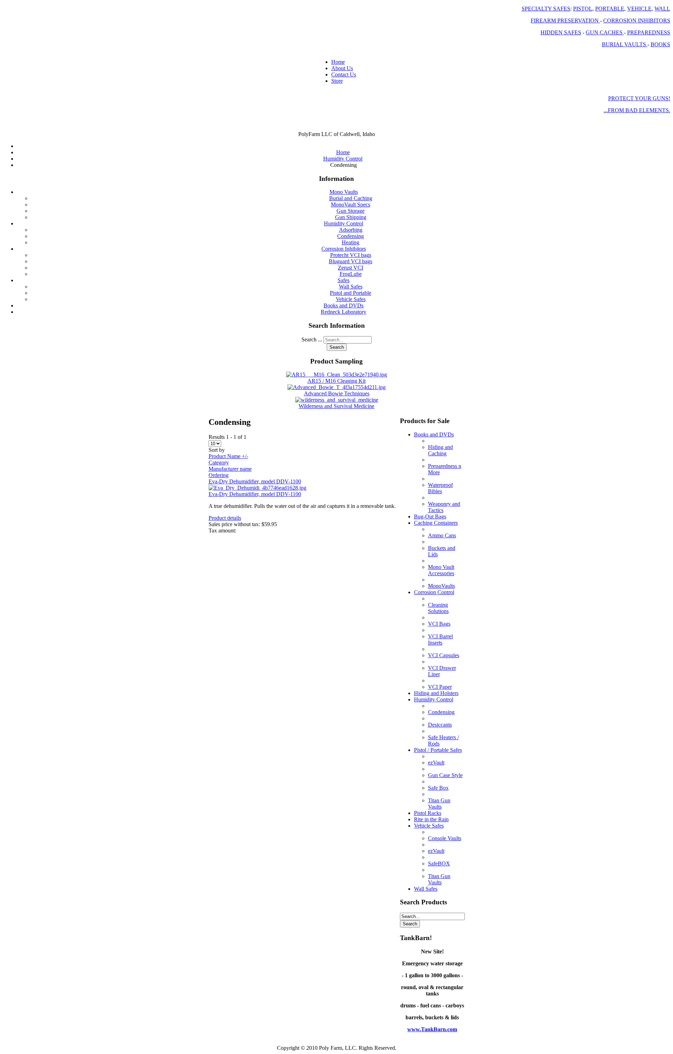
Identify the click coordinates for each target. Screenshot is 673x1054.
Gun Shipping (350, 217)
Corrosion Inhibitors (343, 249)
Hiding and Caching (440, 450)
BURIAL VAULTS (624, 44)
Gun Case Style (445, 775)
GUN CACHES (605, 32)
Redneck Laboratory (343, 312)
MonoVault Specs (350, 205)
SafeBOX (439, 863)
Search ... (311, 339)
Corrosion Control (434, 592)
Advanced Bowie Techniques (336, 393)
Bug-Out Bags (430, 516)
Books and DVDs (343, 305)
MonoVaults (441, 586)
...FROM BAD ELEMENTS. (637, 110)
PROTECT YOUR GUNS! (639, 98)
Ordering (219, 475)
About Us (342, 68)
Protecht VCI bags (350, 255)
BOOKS (660, 44)
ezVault (436, 763)
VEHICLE (639, 9)
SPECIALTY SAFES (546, 9)
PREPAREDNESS (648, 32)
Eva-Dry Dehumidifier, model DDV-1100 (255, 481)
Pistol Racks (427, 813)
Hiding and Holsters (436, 693)
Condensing (350, 236)
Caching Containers (436, 523)
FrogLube (351, 274)
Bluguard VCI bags (350, 261)
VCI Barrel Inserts (440, 639)
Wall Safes (350, 287)
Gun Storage (350, 211)
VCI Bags (439, 624)
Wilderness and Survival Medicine (336, 406)
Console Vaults (444, 838)
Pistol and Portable (350, 293)
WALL (662, 9)
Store (337, 81)
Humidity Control (343, 223)
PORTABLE (609, 9)
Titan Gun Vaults (439, 803)
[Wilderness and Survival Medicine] (336, 400)
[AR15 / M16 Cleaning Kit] (336, 375)
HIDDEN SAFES (561, 32)
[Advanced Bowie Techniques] (336, 387)
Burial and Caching (350, 198)
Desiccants (440, 725)
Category (219, 462)
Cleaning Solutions (438, 608)
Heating (350, 242)
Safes (343, 280)
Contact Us (343, 74)
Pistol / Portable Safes (438, 750)
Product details (225, 518)
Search (336, 347)
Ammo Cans (442, 535)
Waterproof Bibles (440, 488)
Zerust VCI (350, 268)
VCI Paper (440, 687)
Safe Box (438, 788)
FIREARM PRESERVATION (565, 20)
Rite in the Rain (431, 819)
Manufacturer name (230, 469)
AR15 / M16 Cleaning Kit (336, 381)
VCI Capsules (443, 655)
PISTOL (582, 9)
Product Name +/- (228, 456)
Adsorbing (350, 230)
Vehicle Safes (351, 299)
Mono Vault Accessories (441, 570)
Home (338, 62)
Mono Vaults (343, 192)
